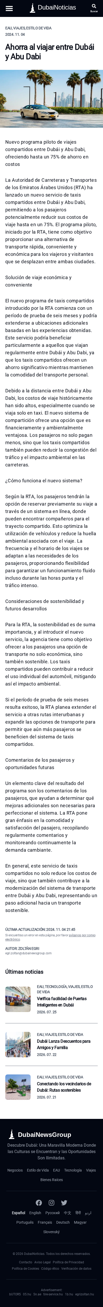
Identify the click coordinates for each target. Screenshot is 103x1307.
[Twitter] (64, 1203)
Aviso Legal (42, 1262)
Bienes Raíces (51, 1180)
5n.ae (37, 1294)
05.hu (27, 1294)
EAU (56, 1170)
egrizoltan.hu (84, 1294)
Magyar (80, 1222)
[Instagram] (51, 1203)
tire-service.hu (53, 1294)
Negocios (15, 1170)
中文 (67, 1213)
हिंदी (78, 1213)
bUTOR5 (15, 1294)
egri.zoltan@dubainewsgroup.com (28, 953)
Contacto (25, 1262)
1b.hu (69, 1294)
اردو (88, 1213)
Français (45, 1222)
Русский (52, 1213)
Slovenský (51, 1232)
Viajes (91, 1170)
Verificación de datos (76, 1268)
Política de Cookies (25, 1268)
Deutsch (63, 1222)
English (35, 1213)
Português (25, 1222)
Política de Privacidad (68, 1262)
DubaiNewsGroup (44, 1134)
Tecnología (73, 1170)
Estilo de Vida (38, 1170)
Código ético (50, 1268)
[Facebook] (39, 1203)
